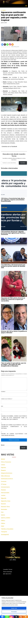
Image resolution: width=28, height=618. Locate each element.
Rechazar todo (14, 615)
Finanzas (3, 490)
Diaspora (3, 470)
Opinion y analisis (5, 517)
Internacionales (5, 492)
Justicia (3, 495)
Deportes (3, 467)
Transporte (4, 531)
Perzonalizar (14, 611)
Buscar (2, 445)
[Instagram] (10, 44)
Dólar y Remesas (5, 476)
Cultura (3, 464)
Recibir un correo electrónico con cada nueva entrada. (14, 434)
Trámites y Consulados (7, 529)
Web (2, 406)
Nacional (3, 503)
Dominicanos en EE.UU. (7, 478)
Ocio (2, 512)
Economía (3, 481)
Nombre (3, 391)
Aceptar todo (14, 608)
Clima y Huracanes (6, 462)
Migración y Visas (5, 501)
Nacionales (4, 509)
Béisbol (3, 459)
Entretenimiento (5, 487)
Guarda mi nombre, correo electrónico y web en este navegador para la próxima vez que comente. (14, 417)
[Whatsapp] (7, 44)
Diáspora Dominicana (6, 473)
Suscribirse (22, 162)
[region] (14, 607)
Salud (2, 526)
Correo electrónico (6, 398)
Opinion (3, 515)
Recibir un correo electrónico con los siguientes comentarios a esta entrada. (14, 426)
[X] (5, 44)
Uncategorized (5, 534)
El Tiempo (3, 10)
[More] (12, 44)
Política (3, 520)
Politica (3, 523)
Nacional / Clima (5, 506)
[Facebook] (2, 44)
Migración (3, 498)
